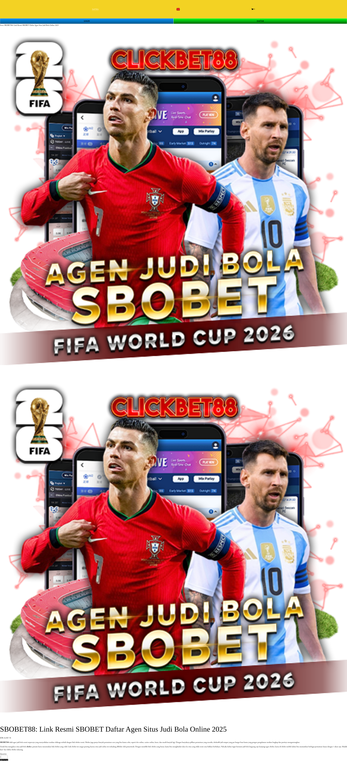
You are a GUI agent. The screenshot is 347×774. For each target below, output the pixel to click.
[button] (4, 760)
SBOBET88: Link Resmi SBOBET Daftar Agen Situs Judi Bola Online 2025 (31, 25)
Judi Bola (95, 9)
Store (2, 25)
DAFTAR (260, 21)
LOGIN (87, 21)
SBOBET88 (4, 742)
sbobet (29, 747)
